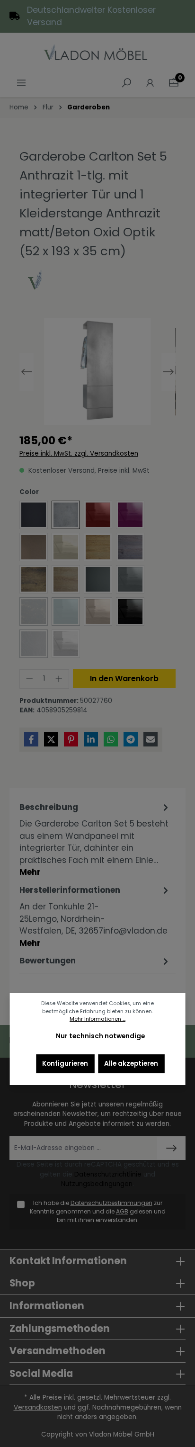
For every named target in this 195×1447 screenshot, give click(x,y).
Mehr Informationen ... (97, 1019)
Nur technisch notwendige (100, 1036)
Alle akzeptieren (131, 1063)
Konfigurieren (65, 1063)
